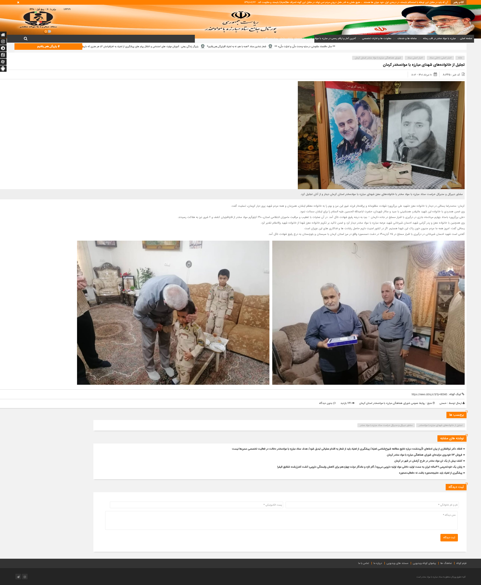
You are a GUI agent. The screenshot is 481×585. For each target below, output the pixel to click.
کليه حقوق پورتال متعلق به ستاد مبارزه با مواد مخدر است (441, 577)
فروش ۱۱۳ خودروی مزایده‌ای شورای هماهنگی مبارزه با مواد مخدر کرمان (424, 455)
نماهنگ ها (446, 563)
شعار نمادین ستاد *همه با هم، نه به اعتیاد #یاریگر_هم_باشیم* (386, 47)
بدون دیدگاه (325, 403)
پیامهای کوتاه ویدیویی (424, 563)
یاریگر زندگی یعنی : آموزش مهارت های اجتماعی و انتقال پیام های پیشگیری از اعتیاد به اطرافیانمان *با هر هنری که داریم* (289, 47)
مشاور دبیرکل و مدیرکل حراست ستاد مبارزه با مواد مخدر (386, 425)
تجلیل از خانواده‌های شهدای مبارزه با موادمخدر (441, 425)
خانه (460, 58)
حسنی (442, 403)
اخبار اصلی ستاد (415, 58)
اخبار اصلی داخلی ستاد (440, 58)
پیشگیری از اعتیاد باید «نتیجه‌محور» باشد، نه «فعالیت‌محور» (430, 473)
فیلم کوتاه (461, 563)
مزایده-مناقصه (270, 38)
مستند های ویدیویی (397, 563)
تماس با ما (286, 38)
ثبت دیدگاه (449, 537)
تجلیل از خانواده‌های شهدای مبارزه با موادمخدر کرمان (424, 65)
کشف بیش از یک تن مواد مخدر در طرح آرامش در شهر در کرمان (428, 461)
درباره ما (300, 38)
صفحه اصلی (466, 38)
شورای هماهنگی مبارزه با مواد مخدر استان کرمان (378, 58)
